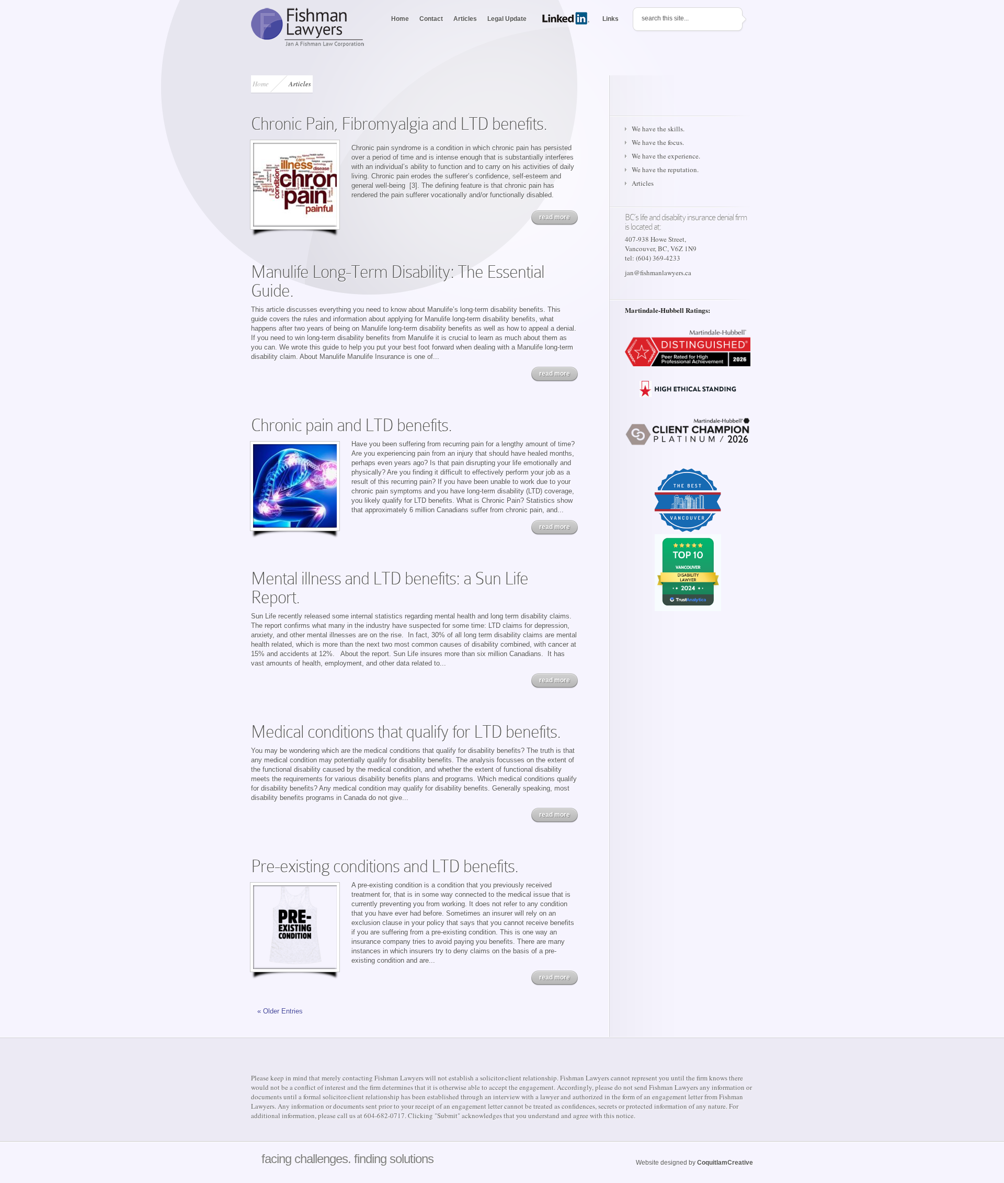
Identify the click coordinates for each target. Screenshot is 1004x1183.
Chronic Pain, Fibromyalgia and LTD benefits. (399, 123)
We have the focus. (658, 142)
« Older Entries (280, 1011)
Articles (465, 18)
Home (400, 18)
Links (610, 18)
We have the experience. (666, 156)
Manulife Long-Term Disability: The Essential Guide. (397, 281)
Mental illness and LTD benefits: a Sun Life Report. (389, 588)
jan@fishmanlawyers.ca (658, 272)
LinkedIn (567, 18)
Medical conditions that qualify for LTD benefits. (406, 731)
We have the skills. (658, 128)
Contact (431, 18)
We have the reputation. (665, 169)
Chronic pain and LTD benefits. (351, 425)
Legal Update (507, 18)
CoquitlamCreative (725, 1162)
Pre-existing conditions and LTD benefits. (384, 866)
